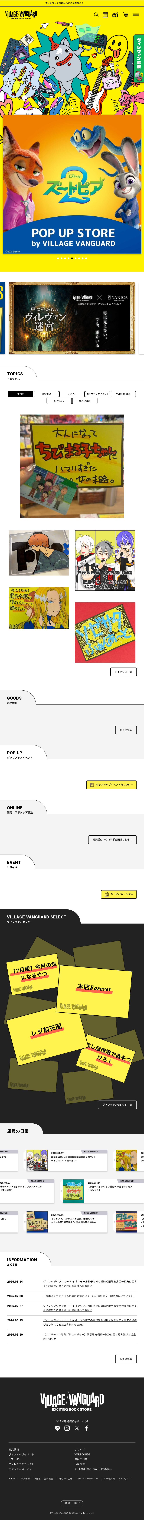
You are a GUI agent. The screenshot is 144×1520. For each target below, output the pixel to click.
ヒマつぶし (59, 400)
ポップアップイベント (98, 394)
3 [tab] (65, 258)
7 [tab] (79, 258)
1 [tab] (58, 258)
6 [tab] (75, 258)
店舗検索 (79, 1464)
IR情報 (37, 1478)
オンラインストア (19, 1469)
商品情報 (46, 394)
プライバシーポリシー (87, 1478)
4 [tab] (68, 258)
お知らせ (13, 1478)
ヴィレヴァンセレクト (21, 1464)
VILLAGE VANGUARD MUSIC (92, 1469)
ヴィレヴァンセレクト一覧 (117, 1105)
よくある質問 (108, 1478)
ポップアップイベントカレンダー (114, 785)
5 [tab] (72, 258)
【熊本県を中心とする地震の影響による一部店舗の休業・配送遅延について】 (88, 1296)
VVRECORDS (123, 394)
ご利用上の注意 (64, 1478)
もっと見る (126, 730)
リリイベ (72, 394)
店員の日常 (84, 400)
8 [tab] (82, 258)
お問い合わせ (125, 1478)
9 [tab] (86, 258)
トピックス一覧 (123, 672)
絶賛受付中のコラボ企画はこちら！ (112, 840)
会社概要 (48, 1478)
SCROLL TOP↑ (72, 1503)
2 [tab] (61, 258)
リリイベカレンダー (122, 894)
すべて (20, 394)
